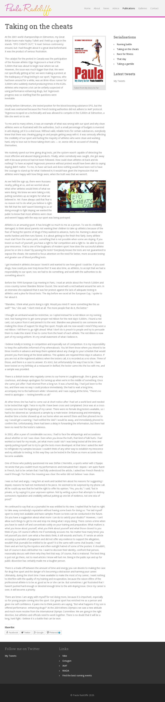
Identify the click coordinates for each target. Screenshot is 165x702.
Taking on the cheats (128, 49)
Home (87, 8)
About (97, 8)
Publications (128, 8)
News (106, 8)
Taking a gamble (125, 63)
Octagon (66, 660)
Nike (64, 655)
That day (121, 59)
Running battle (124, 44)
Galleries (142, 8)
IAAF (64, 665)
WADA (65, 670)
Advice (115, 8)
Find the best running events (77, 675)
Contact (154, 8)
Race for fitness (125, 54)
